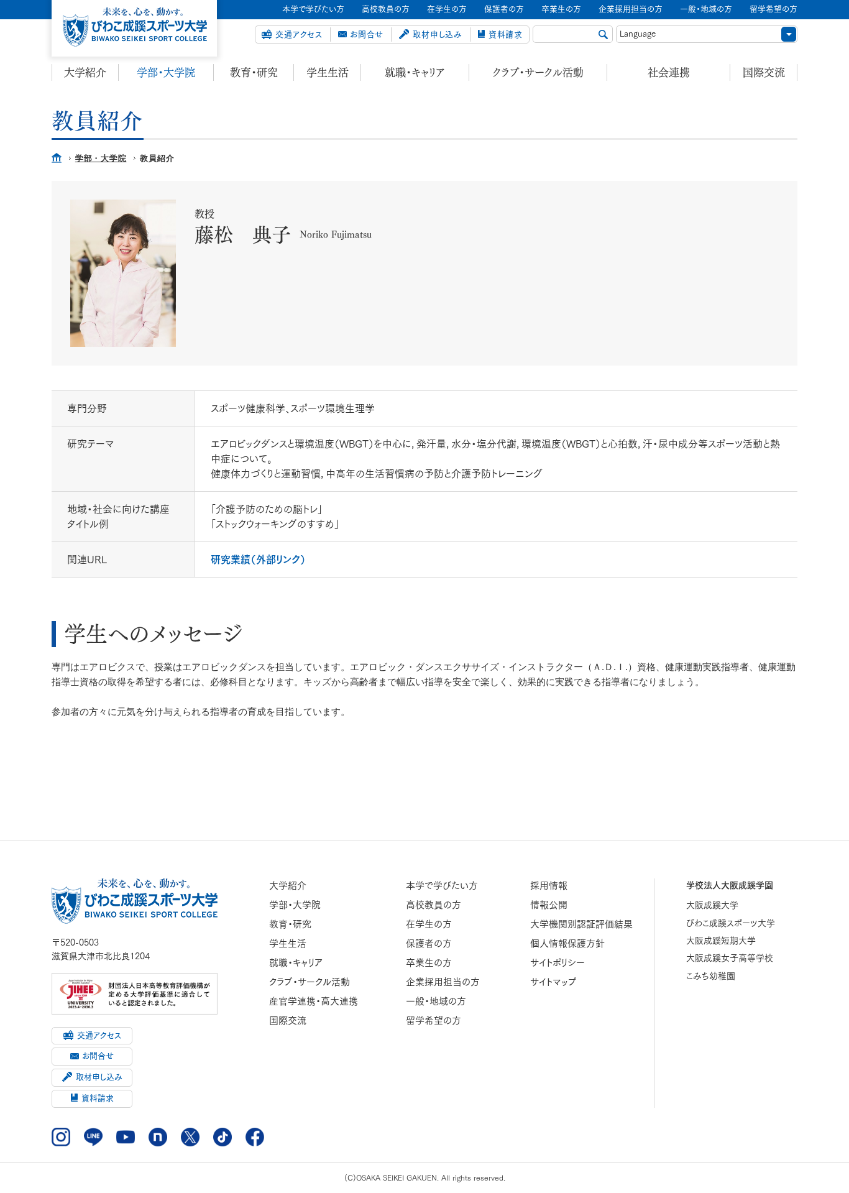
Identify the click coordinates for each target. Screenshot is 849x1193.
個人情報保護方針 (567, 943)
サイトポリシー (557, 962)
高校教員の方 (433, 905)
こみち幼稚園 (710, 976)
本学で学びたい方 (442, 885)
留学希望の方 (433, 1020)
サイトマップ (553, 982)
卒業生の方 (429, 962)
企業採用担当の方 (443, 982)
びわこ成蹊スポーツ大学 (730, 923)
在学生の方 (429, 924)
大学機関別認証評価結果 (581, 924)
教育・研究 (254, 72)
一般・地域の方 (436, 1001)
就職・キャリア (415, 72)
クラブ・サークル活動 (538, 72)
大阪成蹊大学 (712, 905)
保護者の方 (429, 943)
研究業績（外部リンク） (258, 559)
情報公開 (548, 905)
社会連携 (669, 72)
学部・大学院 (166, 72)
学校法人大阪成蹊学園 (729, 885)
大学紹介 (85, 72)
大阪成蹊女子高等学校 (729, 958)
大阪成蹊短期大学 (721, 940)
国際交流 (764, 72)
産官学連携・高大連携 (313, 1001)
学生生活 (327, 72)
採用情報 (548, 885)
